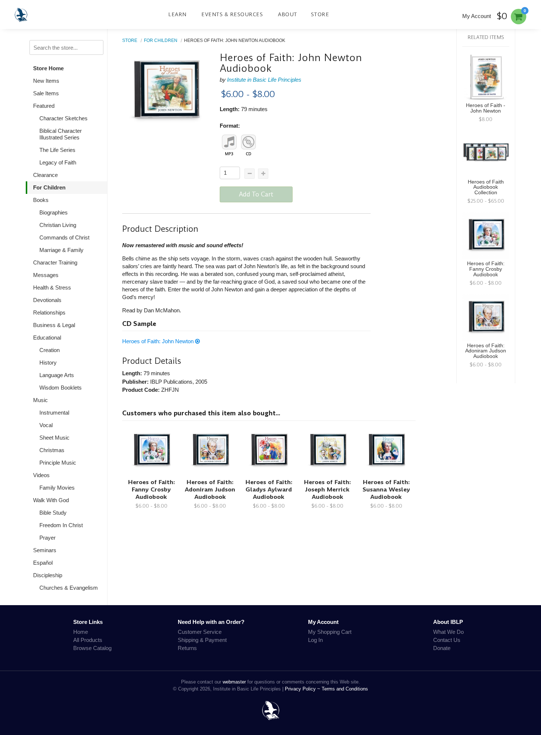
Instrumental (54, 412)
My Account (476, 16)
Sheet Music (54, 437)
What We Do (448, 632)
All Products (87, 640)
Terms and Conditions (345, 689)
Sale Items (46, 93)
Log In (315, 640)
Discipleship (47, 575)
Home (80, 632)
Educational (47, 337)
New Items (46, 81)
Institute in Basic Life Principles (264, 80)
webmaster (234, 682)
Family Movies (57, 487)
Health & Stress (52, 287)
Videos (41, 475)
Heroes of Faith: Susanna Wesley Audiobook (386, 489)
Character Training (55, 262)
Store (320, 14)
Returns (187, 648)
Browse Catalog (92, 648)
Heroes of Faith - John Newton (485, 108)
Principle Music (57, 462)
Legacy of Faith (57, 162)
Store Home (48, 68)
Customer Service (200, 632)
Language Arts (56, 375)
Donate (441, 648)
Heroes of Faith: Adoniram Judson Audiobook (210, 489)
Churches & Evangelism (68, 588)
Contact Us (446, 640)
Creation (49, 350)
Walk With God (51, 500)
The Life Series (57, 150)
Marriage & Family (61, 250)
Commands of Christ (64, 237)
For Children (49, 187)
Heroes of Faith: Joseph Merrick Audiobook (327, 489)
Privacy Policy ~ (303, 689)
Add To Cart (256, 194)
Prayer (47, 538)
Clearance (45, 175)
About (287, 14)
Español (43, 563)
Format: (230, 125)
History (48, 362)
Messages (46, 275)
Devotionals (47, 300)
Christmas (51, 450)
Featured (43, 106)
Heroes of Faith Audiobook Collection (486, 187)
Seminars (44, 550)
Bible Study (53, 512)
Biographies (53, 212)
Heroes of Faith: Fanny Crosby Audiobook (151, 489)
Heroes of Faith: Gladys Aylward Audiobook (268, 489)
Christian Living (57, 225)
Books (41, 200)
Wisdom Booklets (60, 387)
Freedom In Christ (61, 525)
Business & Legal (54, 325)
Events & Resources (232, 14)
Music (40, 400)
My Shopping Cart (329, 632)
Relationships (49, 312)
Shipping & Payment (202, 640)
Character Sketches (63, 118)
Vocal (46, 425)
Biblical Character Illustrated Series (60, 134)
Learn (177, 14)
